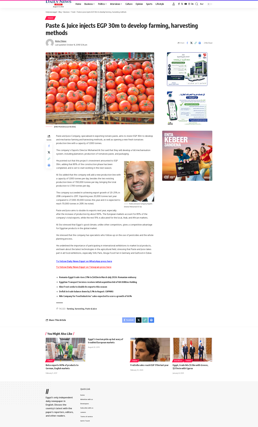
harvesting (79, 309)
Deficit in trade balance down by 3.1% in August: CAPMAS (86, 291)
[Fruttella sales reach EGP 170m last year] (150, 350)
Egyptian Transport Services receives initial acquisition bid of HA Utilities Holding (98, 282)
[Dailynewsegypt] (58, 2)
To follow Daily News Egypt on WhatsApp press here (84, 261)
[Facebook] (179, 4)
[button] (173, 4)
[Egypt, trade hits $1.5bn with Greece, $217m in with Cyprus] (192, 350)
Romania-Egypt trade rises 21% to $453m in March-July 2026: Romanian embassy (97, 277)
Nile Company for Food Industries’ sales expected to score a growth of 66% (95, 296)
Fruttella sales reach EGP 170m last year (149, 365)
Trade (50, 18)
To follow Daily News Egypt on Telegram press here (83, 267)
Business (178, 361)
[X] (182, 4)
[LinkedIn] (192, 4)
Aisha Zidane (60, 41)
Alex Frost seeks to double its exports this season (83, 286)
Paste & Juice (91, 309)
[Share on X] (191, 43)
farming (70, 309)
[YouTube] (186, 4)
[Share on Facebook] (187, 43)
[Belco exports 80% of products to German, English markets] (65, 350)
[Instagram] (189, 4)
